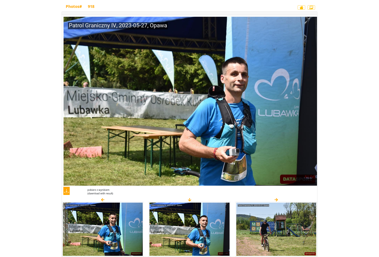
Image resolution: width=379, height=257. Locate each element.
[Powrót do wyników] (301, 7)
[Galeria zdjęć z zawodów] (311, 7)
